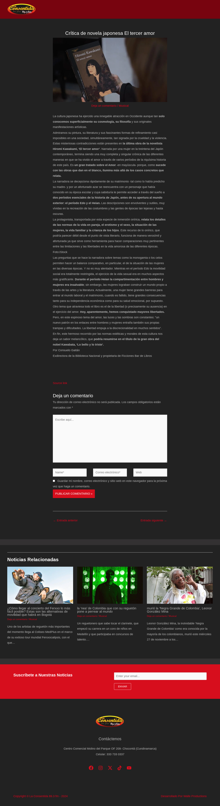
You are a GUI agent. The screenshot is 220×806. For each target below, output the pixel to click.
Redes (170, 9)
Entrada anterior (65, 520)
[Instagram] (100, 768)
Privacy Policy (202, 9)
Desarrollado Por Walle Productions (184, 796)
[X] (110, 768)
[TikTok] (119, 768)
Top (157, 9)
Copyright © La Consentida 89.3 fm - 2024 (40, 796)
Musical (124, 105)
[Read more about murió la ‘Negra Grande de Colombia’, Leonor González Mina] (180, 585)
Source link (60, 383)
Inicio (130, 9)
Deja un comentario (103, 105)
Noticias (144, 9)
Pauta (184, 9)
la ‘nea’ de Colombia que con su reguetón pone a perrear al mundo (106, 609)
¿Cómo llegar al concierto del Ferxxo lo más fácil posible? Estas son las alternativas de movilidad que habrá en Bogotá (38, 611)
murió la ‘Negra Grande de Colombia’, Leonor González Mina (179, 609)
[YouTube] (129, 768)
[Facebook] (91, 768)
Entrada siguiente (154, 520)
